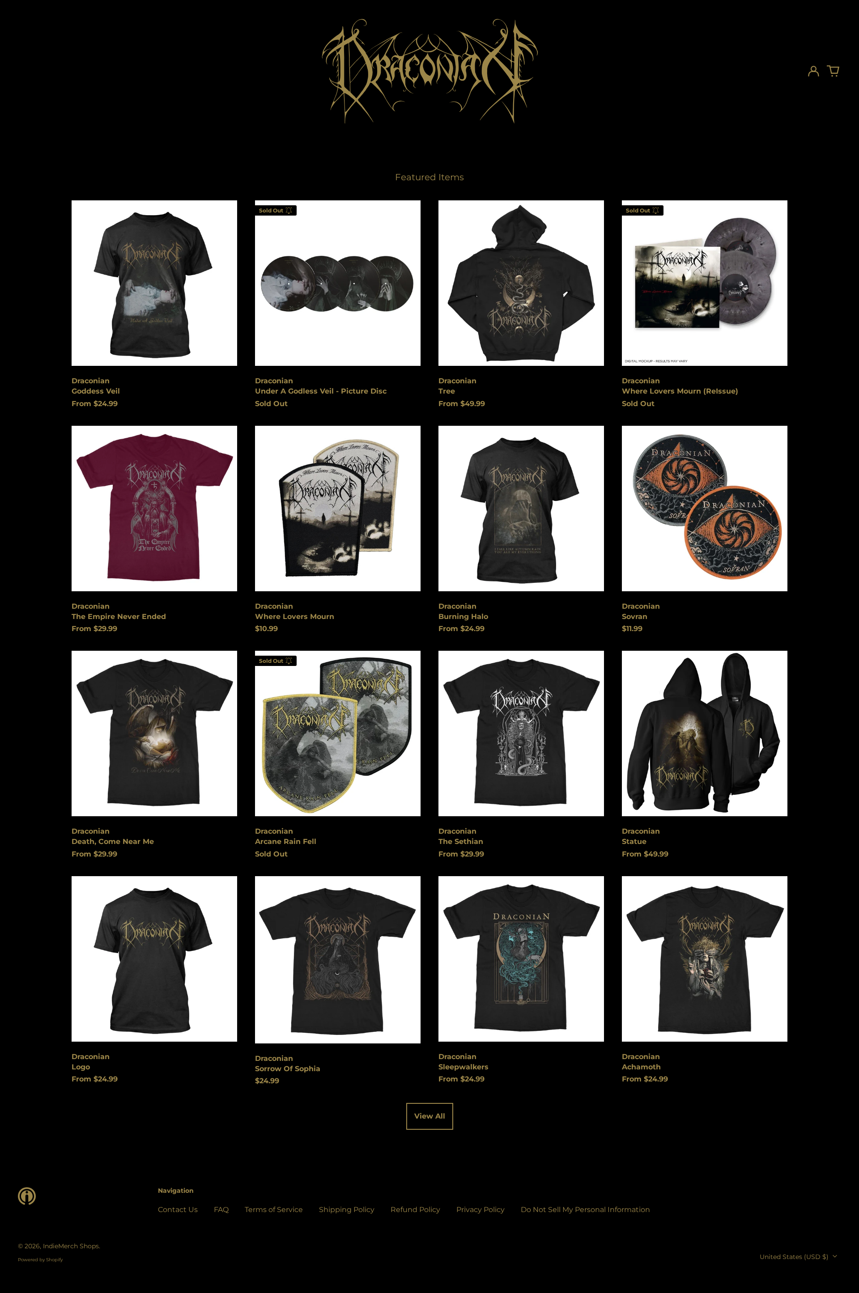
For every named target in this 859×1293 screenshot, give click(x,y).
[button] (833, 71)
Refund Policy (415, 1209)
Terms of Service (274, 1209)
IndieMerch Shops (71, 1246)
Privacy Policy (480, 1209)
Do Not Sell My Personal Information (585, 1209)
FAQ (221, 1209)
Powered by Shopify (40, 1260)
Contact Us (178, 1209)
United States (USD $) (795, 1257)
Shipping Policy (346, 1209)
